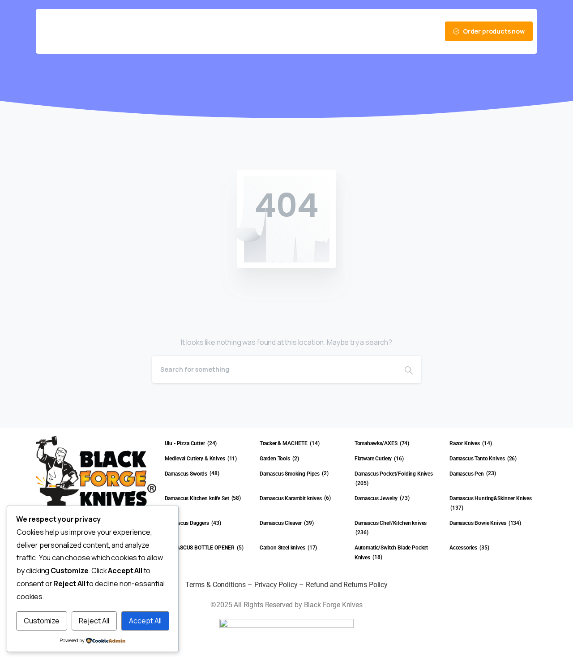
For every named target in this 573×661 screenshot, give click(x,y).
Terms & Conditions (215, 584)
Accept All (145, 621)
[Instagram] (368, 31)
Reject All (94, 621)
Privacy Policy (276, 584)
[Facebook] (337, 31)
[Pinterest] (352, 31)
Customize (42, 621)
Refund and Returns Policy (347, 584)
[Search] (409, 369)
